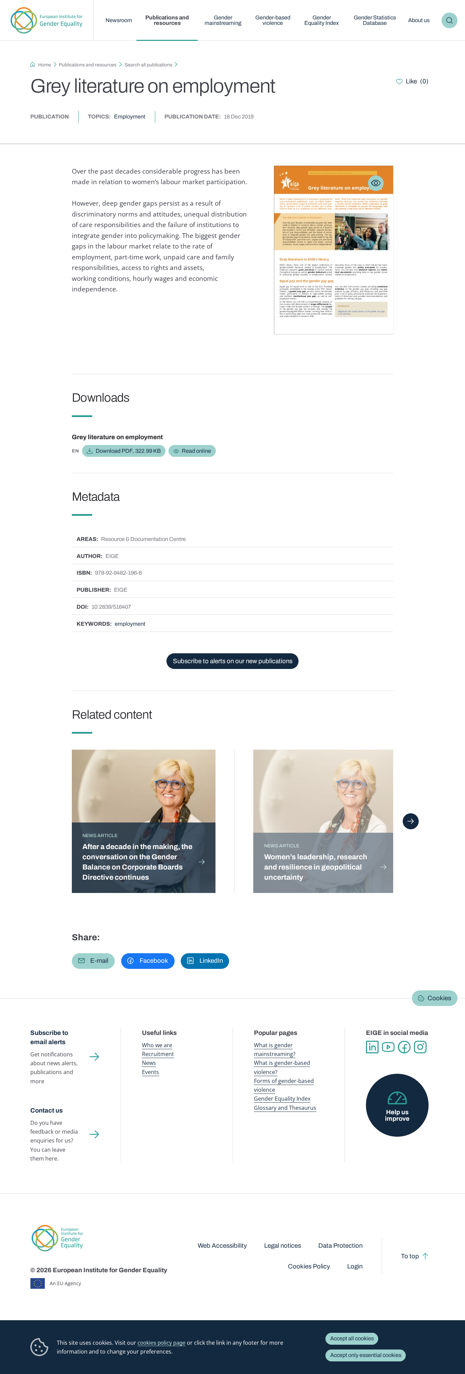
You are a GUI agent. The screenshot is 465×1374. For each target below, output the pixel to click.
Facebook (404, 1047)
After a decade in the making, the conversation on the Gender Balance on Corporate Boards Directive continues (137, 862)
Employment (129, 116)
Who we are (157, 1045)
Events (150, 1072)
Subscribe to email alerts (49, 1037)
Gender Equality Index (321, 20)
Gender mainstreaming (223, 20)
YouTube (388, 1047)
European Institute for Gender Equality (46, 20)
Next (411, 821)
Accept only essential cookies (365, 1355)
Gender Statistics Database (375, 20)
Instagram (420, 1047)
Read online (196, 451)
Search (450, 20)
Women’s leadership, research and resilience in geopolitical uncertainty (315, 867)
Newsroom (119, 20)
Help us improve (397, 1115)
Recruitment (158, 1054)
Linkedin (372, 1047)
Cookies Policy (309, 1266)
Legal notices (282, 1245)
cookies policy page (162, 1343)
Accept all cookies (352, 1338)
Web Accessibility (222, 1245)
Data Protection (340, 1245)
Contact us (46, 1110)
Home (44, 64)
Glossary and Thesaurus (285, 1108)
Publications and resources (167, 20)
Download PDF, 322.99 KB (128, 451)
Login (355, 1266)
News (149, 1063)
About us (419, 20)
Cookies (439, 998)
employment (130, 624)
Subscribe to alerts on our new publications (232, 661)
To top (410, 1256)
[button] (93, 961)
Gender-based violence (272, 20)
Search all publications (148, 64)
